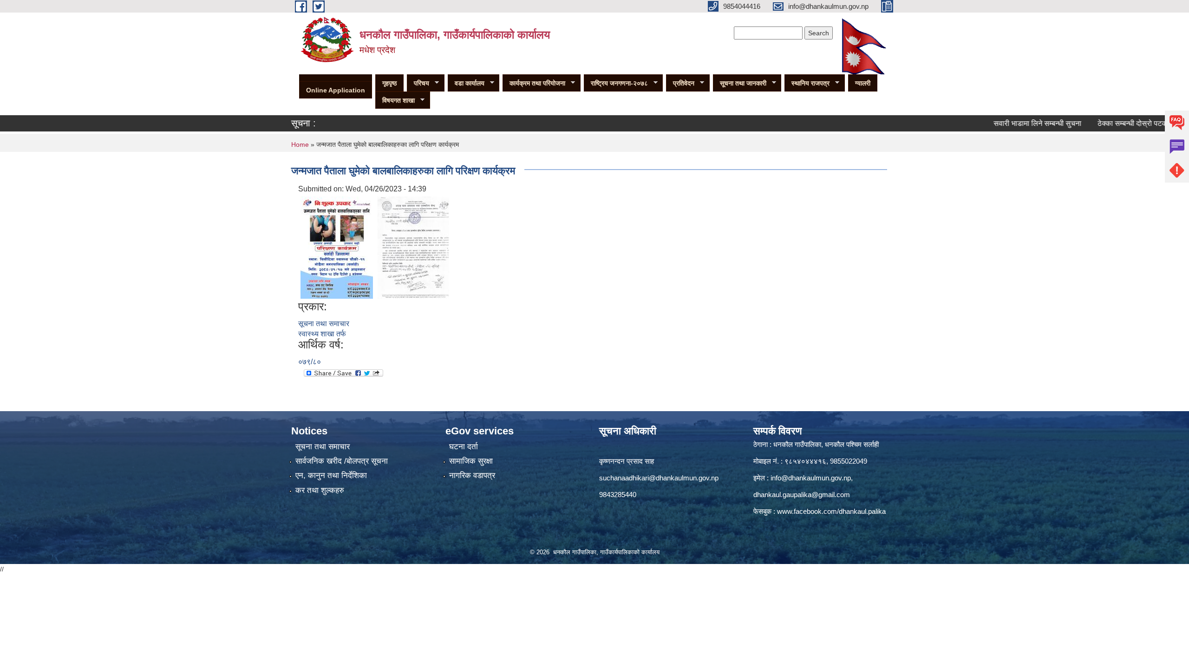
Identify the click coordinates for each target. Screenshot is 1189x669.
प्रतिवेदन (680, 83)
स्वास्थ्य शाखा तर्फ (322, 334)
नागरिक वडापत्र (472, 475)
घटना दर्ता (463, 446)
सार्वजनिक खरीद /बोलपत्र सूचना (341, 461)
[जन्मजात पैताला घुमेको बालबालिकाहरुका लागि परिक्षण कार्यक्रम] (337, 247)
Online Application (335, 90)
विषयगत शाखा (395, 101)
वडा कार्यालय (466, 83)
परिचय (418, 83)
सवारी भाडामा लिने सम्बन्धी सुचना (1017, 123)
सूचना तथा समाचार (323, 324)
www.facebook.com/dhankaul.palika (831, 511)
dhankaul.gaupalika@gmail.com (801, 494)
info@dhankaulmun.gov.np (811, 478)
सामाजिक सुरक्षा (471, 461)
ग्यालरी (862, 83)
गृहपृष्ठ (389, 83)
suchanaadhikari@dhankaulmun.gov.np (659, 478)
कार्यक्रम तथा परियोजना (534, 83)
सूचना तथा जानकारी (739, 83)
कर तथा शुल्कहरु (319, 490)
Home (300, 144)
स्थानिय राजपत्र (807, 83)
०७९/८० (309, 362)
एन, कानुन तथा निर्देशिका (331, 475)
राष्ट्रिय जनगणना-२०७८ (616, 83)
